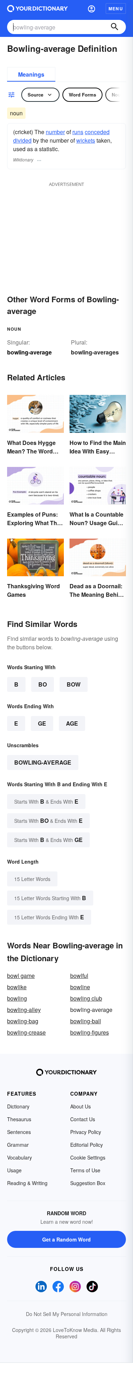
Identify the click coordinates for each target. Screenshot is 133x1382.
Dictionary (18, 1106)
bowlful (79, 975)
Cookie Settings (87, 1157)
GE (42, 723)
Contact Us (82, 1119)
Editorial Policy (86, 1144)
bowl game (21, 975)
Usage (14, 1170)
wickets (85, 140)
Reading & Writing (27, 1182)
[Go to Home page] (37, 8)
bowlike (17, 987)
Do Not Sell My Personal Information (66, 1313)
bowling (17, 998)
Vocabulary (19, 1157)
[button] (91, 8)
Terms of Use (85, 1170)
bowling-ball (85, 1021)
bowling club (86, 998)
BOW (74, 684)
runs (77, 132)
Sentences (19, 1131)
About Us (80, 1106)
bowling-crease (26, 1032)
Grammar (18, 1144)
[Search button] (114, 27)
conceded (97, 132)
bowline (80, 987)
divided (22, 140)
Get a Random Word (66, 1239)
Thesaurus (19, 1119)
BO (42, 684)
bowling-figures (89, 1032)
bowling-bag (22, 1021)
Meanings (31, 74)
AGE (72, 723)
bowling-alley (24, 1010)
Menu (116, 8)
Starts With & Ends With (46, 801)
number (55, 132)
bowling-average (42, 762)
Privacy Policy (85, 1131)
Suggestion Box (87, 1182)
